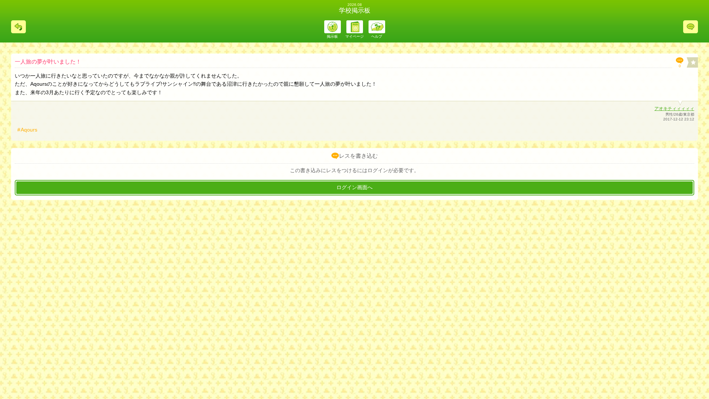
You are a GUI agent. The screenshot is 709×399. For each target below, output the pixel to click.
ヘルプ (376, 36)
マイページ (354, 36)
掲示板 (332, 36)
